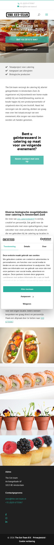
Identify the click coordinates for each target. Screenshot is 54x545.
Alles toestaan (27, 289)
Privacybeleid (39, 537)
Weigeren (27, 304)
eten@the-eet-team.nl (15, 498)
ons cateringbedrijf (26, 218)
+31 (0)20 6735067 (27, 3)
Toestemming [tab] (10, 246)
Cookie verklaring (27, 541)
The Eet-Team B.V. (23, 537)
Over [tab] (44, 246)
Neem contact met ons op (27, 160)
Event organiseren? (27, 49)
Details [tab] (27, 246)
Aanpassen (26, 296)
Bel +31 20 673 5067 (27, 39)
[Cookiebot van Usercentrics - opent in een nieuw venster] (40, 239)
